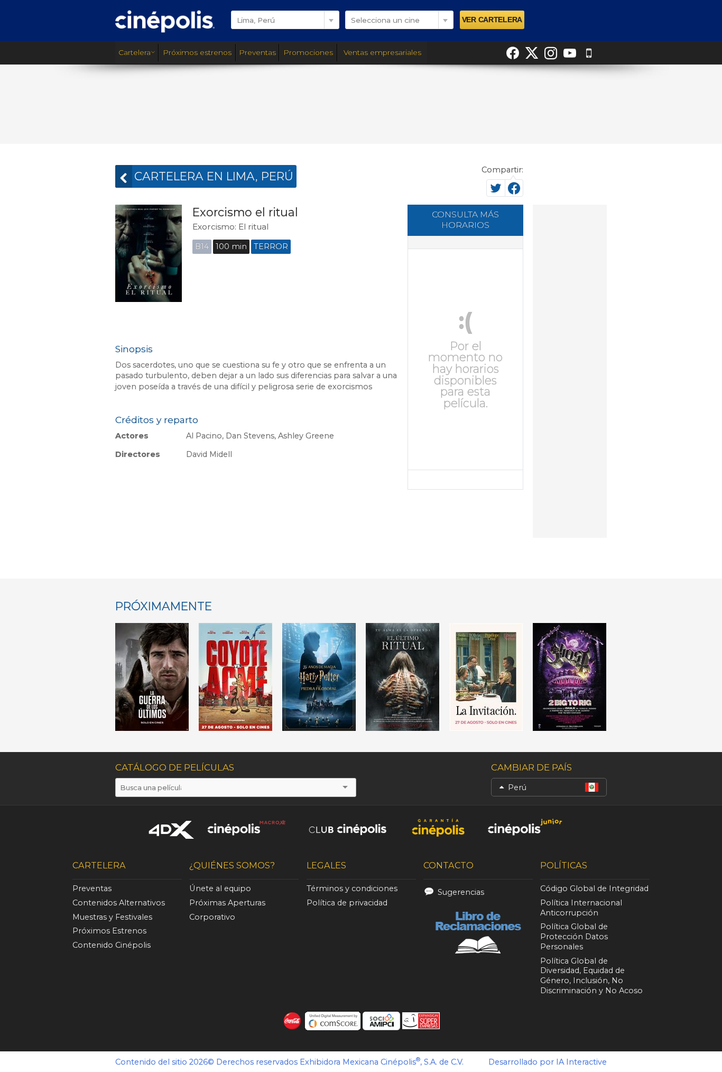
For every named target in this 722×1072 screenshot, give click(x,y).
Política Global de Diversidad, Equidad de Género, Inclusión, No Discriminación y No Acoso (591, 975)
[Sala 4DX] (172, 829)
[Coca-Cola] (292, 1021)
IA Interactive (581, 1062)
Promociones (308, 52)
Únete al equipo (220, 888)
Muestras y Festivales (112, 917)
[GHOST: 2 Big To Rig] (570, 677)
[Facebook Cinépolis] (512, 52)
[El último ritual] (403, 677)
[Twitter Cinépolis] (531, 52)
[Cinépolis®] (165, 21)
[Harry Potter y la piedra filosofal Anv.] (319, 677)
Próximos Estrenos (109, 931)
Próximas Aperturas (227, 903)
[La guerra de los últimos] (152, 677)
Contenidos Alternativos (118, 903)
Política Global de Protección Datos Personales (574, 936)
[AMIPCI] (381, 1021)
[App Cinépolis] (588, 52)
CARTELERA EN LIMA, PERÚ (213, 176)
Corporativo (212, 917)
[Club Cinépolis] (348, 827)
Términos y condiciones (352, 888)
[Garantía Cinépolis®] (438, 827)
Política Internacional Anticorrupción (581, 908)
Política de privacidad (347, 903)
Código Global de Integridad (594, 888)
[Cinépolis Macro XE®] (246, 827)
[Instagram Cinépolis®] (550, 52)
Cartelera (134, 52)
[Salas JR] (525, 827)
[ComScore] (332, 1021)
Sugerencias (461, 892)
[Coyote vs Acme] (236, 677)
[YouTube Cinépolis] (569, 52)
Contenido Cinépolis (111, 945)
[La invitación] (486, 677)
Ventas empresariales (382, 52)
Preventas (257, 52)
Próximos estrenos (197, 52)
